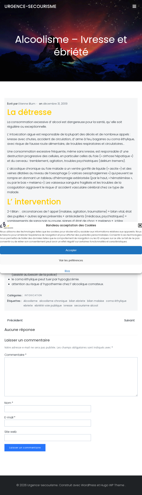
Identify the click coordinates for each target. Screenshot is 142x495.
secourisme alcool (86, 305)
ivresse (68, 305)
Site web (10, 432)
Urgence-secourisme (30, 6)
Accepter (71, 250)
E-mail (10, 417)
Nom (8, 403)
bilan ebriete (77, 301)
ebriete (28, 305)
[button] (140, 225)
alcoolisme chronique (53, 301)
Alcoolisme (30, 301)
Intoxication (33, 295)
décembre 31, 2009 (55, 104)
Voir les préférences (71, 260)
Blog (67, 270)
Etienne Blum (26, 104)
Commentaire (15, 355)
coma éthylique (116, 301)
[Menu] (134, 6)
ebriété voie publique (48, 305)
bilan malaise (95, 301)
